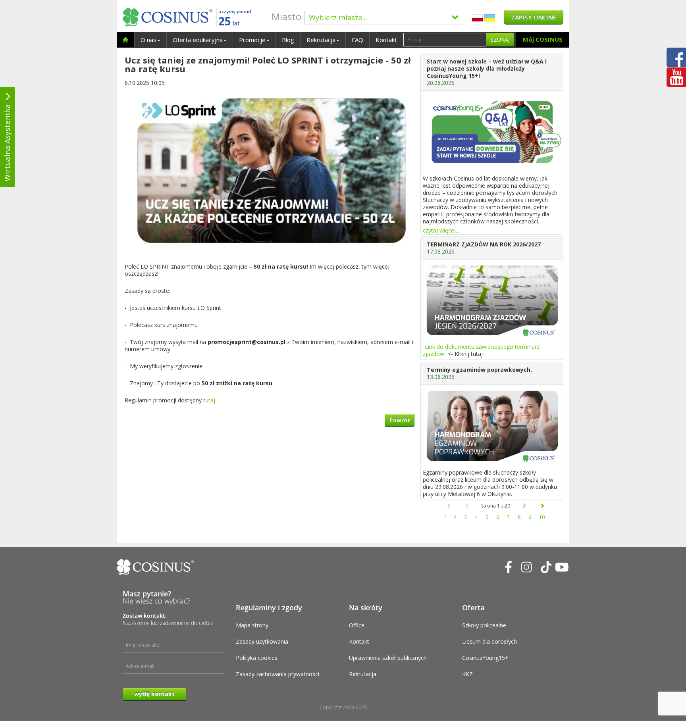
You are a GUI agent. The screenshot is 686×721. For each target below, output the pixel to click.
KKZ (467, 674)
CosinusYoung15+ (485, 657)
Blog (288, 40)
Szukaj (500, 39)
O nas (148, 40)
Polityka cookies (256, 657)
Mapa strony (252, 625)
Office (356, 625)
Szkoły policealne (484, 625)
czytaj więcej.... (442, 230)
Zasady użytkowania (262, 641)
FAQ (357, 40)
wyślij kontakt (154, 694)
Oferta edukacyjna (198, 40)
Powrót (399, 420)
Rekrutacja (320, 40)
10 (542, 517)
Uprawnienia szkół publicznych (388, 657)
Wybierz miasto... (338, 17)
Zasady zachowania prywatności (277, 674)
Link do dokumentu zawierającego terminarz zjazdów (481, 350)
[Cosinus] (167, 17)
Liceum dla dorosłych (489, 641)
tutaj (209, 400)
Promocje (252, 40)
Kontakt (386, 40)
